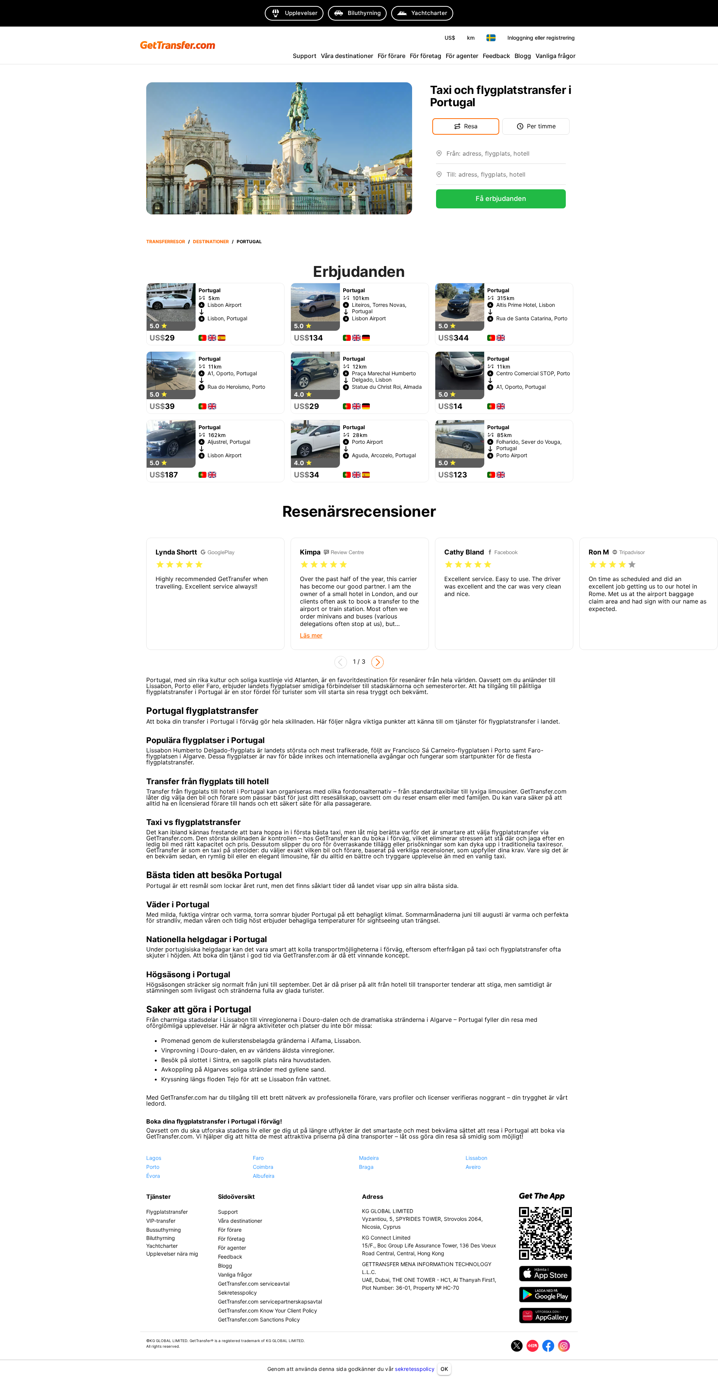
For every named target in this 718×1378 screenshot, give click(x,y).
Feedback (496, 55)
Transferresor (165, 241)
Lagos (153, 1158)
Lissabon (476, 1158)
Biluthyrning (160, 1238)
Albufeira (263, 1176)
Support (304, 55)
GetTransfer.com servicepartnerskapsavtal (270, 1301)
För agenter (462, 55)
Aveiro (473, 1167)
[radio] (160, 564)
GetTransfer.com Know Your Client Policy (267, 1310)
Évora (153, 1176)
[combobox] (506, 156)
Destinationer (211, 241)
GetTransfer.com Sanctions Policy (259, 1319)
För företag (425, 55)
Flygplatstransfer (167, 1212)
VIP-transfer (160, 1220)
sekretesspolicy (415, 1369)
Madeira (369, 1158)
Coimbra (263, 1167)
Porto (152, 1167)
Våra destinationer (347, 55)
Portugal (249, 241)
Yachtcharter (162, 1246)
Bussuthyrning (163, 1229)
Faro (258, 1158)
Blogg (523, 55)
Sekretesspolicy (237, 1292)
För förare (391, 55)
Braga (366, 1167)
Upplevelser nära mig (172, 1253)
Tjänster (158, 1196)
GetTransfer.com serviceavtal (253, 1283)
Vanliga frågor (556, 55)
